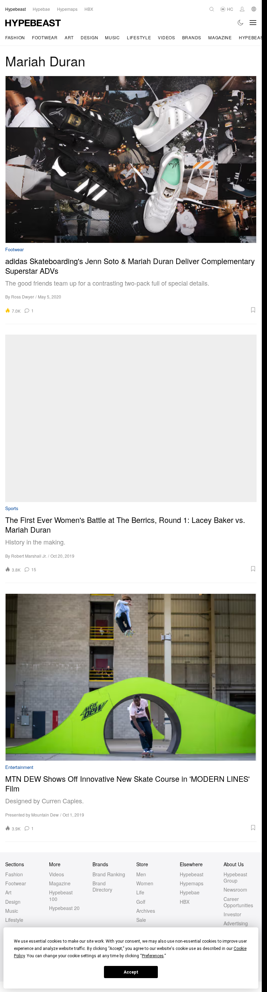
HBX (184, 901)
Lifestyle (139, 37)
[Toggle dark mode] (240, 22)
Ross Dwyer (22, 297)
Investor (232, 914)
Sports (11, 508)
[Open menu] (253, 22)
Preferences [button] (153, 955)
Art (69, 37)
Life (140, 892)
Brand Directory (102, 886)
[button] (147, 309)
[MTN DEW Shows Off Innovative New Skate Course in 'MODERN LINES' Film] (131, 677)
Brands (191, 37)
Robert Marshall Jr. (29, 556)
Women (144, 883)
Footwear (45, 37)
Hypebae (190, 892)
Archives (145, 910)
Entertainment (19, 767)
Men (141, 874)
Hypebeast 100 (61, 895)
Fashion (15, 37)
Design (89, 37)
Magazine (220, 37)
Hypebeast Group (235, 877)
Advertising (236, 923)
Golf (140, 901)
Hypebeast (191, 874)
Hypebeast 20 (64, 907)
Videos (166, 37)
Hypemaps (191, 883)
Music (112, 37)
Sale (141, 919)
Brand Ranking (108, 874)
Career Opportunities (238, 902)
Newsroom (235, 889)
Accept (131, 972)
